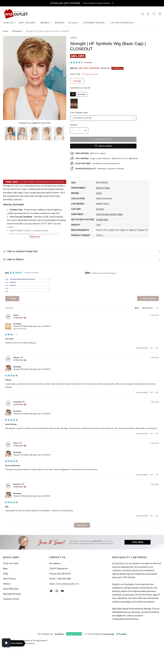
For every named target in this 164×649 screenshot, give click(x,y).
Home (5, 31)
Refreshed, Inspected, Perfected (99, 169)
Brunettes (82, 94)
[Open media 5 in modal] (61, 41)
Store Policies (9, 579)
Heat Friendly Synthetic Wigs (109, 214)
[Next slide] (65, 133)
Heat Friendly (16, 217)
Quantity (73, 125)
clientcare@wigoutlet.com (67, 584)
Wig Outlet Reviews (12, 594)
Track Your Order (10, 563)
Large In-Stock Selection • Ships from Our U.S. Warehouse (106, 158)
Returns (6, 584)
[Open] (6, 642)
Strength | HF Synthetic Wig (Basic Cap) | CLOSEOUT (31, 327)
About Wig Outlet (10, 589)
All (73, 94)
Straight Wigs (102, 219)
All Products (17, 31)
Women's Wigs (103, 188)
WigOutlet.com (121, 563)
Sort (137, 308)
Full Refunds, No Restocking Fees (97, 163)
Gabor (73, 38)
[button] (142, 13)
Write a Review (149, 299)
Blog (5, 568)
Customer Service (11, 599)
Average (100, 209)
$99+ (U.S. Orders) (90, 153)
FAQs (5, 574)
